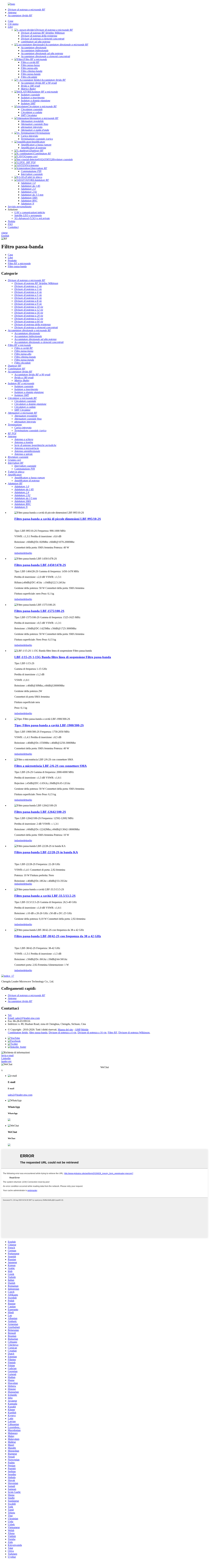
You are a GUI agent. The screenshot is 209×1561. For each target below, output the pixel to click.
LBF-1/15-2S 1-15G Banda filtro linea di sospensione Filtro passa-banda (62, 657)
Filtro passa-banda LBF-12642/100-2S (40, 812)
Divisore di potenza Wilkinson (134, 1032)
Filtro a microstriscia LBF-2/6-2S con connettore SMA (50, 766)
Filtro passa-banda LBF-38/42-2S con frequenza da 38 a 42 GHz (57, 936)
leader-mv (6, 1061)
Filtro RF (112, 1032)
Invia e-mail (7, 1055)
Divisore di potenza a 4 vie (62, 1032)
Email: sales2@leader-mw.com (24, 1018)
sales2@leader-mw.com (20, 1094)
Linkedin (6, 1058)
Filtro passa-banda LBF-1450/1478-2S (40, 565)
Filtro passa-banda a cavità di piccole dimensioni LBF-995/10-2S (57, 519)
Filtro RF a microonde (19, 263)
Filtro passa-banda (17, 266)
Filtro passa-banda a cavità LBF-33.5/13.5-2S (45, 895)
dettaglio (27, 553)
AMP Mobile (81, 1029)
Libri (10, 257)
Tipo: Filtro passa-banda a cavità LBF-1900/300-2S (49, 725)
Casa (10, 254)
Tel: (10, 1015)
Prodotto (12, 260)
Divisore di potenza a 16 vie (92, 1032)
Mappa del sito (65, 1029)
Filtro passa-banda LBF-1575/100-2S (39, 611)
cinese (4, 232)
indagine (18, 553)
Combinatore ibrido (18, 1032)
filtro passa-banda (38, 1032)
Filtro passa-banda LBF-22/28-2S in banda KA (46, 852)
